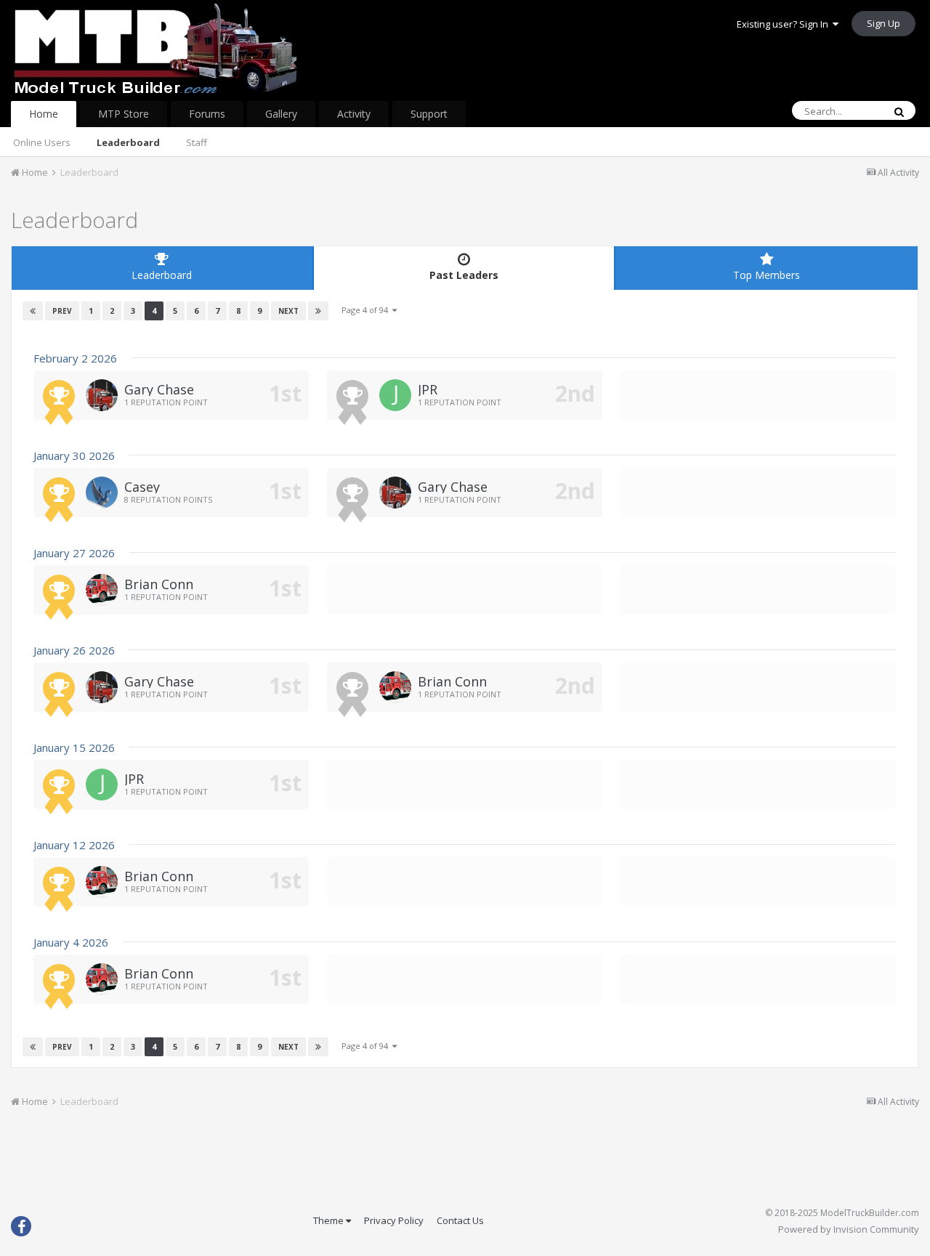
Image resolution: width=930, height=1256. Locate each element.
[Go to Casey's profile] (102, 493)
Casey (142, 486)
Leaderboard (128, 142)
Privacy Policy (394, 1220)
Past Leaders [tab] (463, 275)
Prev (62, 311)
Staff (196, 142)
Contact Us (460, 1220)
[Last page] (318, 310)
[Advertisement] (465, 1162)
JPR (427, 389)
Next (288, 311)
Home (43, 114)
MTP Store (123, 114)
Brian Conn (158, 584)
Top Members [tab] (766, 275)
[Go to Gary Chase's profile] (102, 395)
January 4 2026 (70, 942)
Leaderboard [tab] (162, 275)
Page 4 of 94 (366, 309)
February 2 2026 (75, 358)
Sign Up (883, 23)
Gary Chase (159, 389)
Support (429, 114)
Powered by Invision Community (848, 1229)
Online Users (41, 142)
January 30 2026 (74, 455)
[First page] (33, 310)
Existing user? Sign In (785, 24)
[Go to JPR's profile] (395, 395)
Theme (329, 1220)
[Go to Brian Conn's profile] (102, 590)
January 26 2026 (74, 650)
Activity (354, 114)
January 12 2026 (74, 845)
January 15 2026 (74, 747)
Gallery (281, 114)
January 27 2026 (74, 553)
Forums (207, 114)
